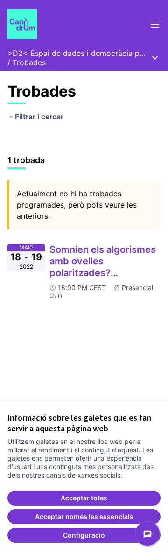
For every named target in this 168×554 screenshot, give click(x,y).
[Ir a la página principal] (63, 24)
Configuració (84, 535)
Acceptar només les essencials (84, 516)
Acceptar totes (84, 498)
